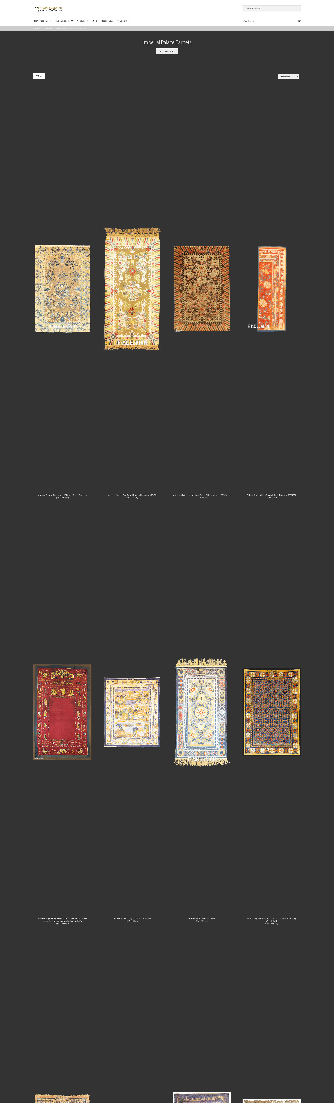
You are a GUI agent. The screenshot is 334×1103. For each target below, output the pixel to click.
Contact (81, 20)
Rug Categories (62, 20)
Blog (95, 20)
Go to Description (167, 51)
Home (39, 28)
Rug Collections (40, 20)
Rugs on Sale (107, 20)
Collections (48, 28)
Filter (40, 76)
